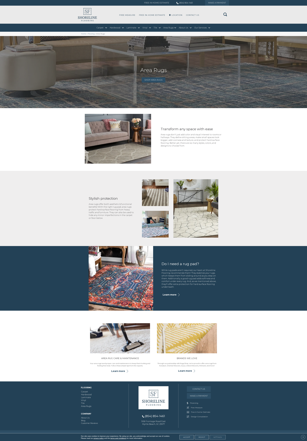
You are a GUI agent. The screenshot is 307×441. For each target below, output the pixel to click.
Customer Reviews (89, 423)
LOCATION (176, 15)
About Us (85, 418)
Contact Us (192, 15)
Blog (83, 420)
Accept (186, 437)
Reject (201, 437)
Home (83, 34)
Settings (217, 437)
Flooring (91, 34)
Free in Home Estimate (156, 3)
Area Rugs (86, 406)
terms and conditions (118, 438)
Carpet (84, 392)
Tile (83, 403)
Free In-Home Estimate (152, 15)
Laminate (86, 397)
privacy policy (99, 438)
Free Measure (127, 15)
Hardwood (86, 394)
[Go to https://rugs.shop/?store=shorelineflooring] (187, 345)
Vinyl (83, 400)
